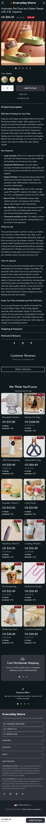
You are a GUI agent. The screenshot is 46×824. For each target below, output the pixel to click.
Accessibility (37, 809)
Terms (24, 809)
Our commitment (8, 779)
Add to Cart (35, 820)
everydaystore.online (10, 766)
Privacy (29, 809)
